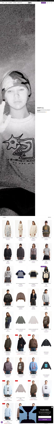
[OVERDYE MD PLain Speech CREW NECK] (33, 365)
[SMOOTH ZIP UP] (46, 342)
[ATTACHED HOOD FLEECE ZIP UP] (20, 342)
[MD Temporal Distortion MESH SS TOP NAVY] (20, 274)
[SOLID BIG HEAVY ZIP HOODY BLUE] (8, 388)
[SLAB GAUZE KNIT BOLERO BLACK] (33, 297)
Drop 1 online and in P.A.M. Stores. (7, 0)
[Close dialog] (52, 407)
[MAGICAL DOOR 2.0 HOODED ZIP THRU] (46, 274)
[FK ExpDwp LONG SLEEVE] (20, 365)
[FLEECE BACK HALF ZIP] (8, 365)
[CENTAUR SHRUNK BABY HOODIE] (8, 228)
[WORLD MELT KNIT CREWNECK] (46, 228)
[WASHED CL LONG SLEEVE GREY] (33, 319)
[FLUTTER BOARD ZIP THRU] (8, 274)
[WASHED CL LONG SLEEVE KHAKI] (20, 319)
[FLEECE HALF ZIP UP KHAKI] (33, 342)
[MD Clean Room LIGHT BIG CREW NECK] (46, 319)
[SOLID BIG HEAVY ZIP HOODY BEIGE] (20, 388)
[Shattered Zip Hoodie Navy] (8, 319)
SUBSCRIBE (44, 419)
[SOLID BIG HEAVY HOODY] (33, 388)
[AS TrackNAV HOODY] (46, 388)
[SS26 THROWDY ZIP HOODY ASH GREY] (46, 297)
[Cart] (51, 2)
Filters (4, 217)
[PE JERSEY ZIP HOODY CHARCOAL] (8, 342)
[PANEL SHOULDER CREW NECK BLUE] (8, 411)
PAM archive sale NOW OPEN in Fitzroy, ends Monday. (30, 0)
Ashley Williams (47, 0)
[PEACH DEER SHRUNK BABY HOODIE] (20, 228)
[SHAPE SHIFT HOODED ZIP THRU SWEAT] (8, 251)
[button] (3, 3)
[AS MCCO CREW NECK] (46, 365)
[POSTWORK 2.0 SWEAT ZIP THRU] (8, 297)
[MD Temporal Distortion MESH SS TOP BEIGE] (33, 274)
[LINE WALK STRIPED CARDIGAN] (33, 251)
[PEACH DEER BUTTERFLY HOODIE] (33, 228)
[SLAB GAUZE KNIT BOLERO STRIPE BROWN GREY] (20, 297)
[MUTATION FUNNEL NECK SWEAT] (20, 251)
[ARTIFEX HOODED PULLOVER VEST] (46, 251)
